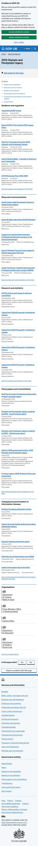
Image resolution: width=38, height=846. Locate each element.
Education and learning (10, 723)
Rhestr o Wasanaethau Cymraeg (14, 809)
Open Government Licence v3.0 (14, 822)
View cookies (19, 42)
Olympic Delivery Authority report (15, 541)
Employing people (8, 727)
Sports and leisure (14, 54)
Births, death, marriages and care (14, 695)
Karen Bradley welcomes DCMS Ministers (18, 220)
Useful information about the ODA (15, 567)
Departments (6, 763)
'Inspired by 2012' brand (11, 111)
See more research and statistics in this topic (16, 381)
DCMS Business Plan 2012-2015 (14, 176)
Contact (25, 803)
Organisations (8, 102)
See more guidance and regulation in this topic (17, 189)
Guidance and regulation (12, 85)
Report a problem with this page (19, 670)
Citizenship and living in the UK (13, 707)
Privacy (10, 800)
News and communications (13, 88)
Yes (23, 662)
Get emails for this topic (14, 73)
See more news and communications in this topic (17, 280)
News (3, 767)
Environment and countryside (13, 731)
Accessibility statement (10, 803)
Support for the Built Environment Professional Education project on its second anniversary (16, 237)
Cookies (18, 800)
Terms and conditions (9, 806)
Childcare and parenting (11, 703)
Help (3, 800)
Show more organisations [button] (10, 654)
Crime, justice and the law (11, 711)
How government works (10, 787)
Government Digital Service (12, 812)
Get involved (6, 791)
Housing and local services (12, 735)
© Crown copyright (19, 841)
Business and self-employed (12, 699)
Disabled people (8, 715)
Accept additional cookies (19, 32)
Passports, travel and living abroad (15, 743)
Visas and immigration (10, 747)
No (32, 662)
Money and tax (7, 739)
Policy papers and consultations (14, 94)
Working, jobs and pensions (12, 751)
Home (3, 54)
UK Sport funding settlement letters (16, 509)
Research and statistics (11, 91)
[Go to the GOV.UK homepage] (9, 48)
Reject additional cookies (19, 37)
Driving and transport (9, 719)
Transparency (6, 783)
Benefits (4, 692)
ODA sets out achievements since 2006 (17, 556)
